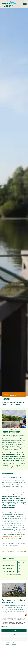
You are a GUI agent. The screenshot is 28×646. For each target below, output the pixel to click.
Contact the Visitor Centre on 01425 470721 (13, 394)
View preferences (14, 638)
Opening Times (18, 484)
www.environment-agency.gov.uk (12, 536)
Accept (14, 630)
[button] (26, 615)
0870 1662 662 (14, 538)
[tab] (11, 429)
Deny (14, 634)
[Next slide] (25, 419)
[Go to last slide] (2, 419)
